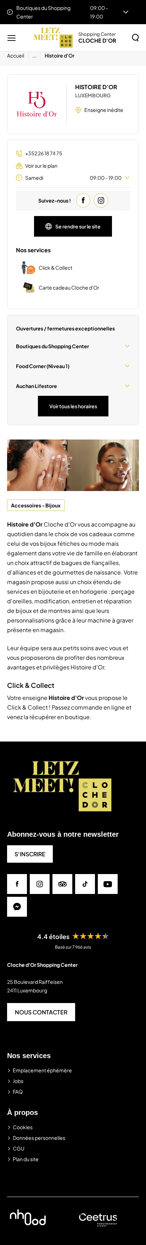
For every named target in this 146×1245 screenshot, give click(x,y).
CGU (18, 1148)
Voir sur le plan (41, 165)
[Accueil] (53, 38)
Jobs (18, 1081)
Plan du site (26, 1159)
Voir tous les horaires (73, 406)
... (34, 55)
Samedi (73, 177)
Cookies (23, 1127)
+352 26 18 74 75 (43, 153)
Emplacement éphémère (42, 1070)
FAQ (18, 1091)
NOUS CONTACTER (41, 1012)
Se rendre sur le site (78, 226)
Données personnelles (39, 1137)
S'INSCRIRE (30, 854)
